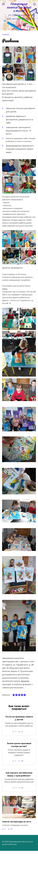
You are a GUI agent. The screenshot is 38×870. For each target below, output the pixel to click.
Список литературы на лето (16, 822)
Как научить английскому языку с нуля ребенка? (19, 774)
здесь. (5, 289)
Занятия (24, 681)
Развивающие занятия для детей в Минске (19, 7)
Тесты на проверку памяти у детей (19, 718)
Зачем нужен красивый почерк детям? (19, 745)
